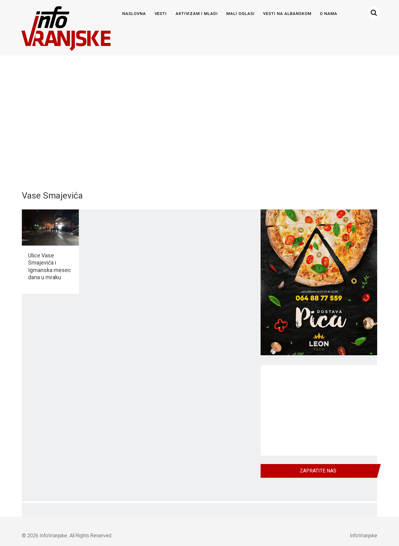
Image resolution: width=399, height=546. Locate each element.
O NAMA (328, 13)
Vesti (161, 13)
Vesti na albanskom (287, 13)
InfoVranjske (53, 536)
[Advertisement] (198, 119)
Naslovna (134, 13)
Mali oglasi (240, 13)
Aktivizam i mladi (196, 13)
